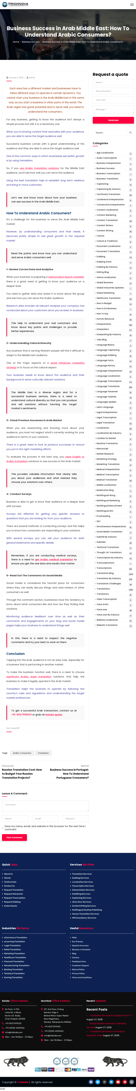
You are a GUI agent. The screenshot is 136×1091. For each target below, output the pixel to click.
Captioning (114, 184)
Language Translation (114, 387)
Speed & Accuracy (80, 945)
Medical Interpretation (114, 470)
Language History (114, 366)
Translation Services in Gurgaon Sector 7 (111, 1015)
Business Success (31, 41)
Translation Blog (115, 573)
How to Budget (114, 303)
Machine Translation (114, 444)
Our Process (77, 941)
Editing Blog (114, 272)
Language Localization (114, 376)
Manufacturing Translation (16, 965)
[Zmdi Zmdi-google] (131, 1082)
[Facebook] (91, 1082)
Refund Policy (78, 969)
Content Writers (114, 226)
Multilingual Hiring (114, 496)
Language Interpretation (114, 371)
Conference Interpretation (114, 200)
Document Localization (114, 246)
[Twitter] (97, 1082)
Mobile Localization (114, 485)
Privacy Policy (78, 973)
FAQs (74, 937)
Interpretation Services (83, 890)
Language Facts (114, 361)
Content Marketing (114, 215)
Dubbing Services (80, 878)
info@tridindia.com (13, 1032)
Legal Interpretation (114, 412)
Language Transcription (114, 381)
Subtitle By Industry (114, 537)
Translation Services (82, 874)
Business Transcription (114, 174)
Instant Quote (10, 906)
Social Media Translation (114, 532)
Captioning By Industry (114, 189)
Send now (113, 120)
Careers (75, 957)
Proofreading (114, 516)
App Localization (114, 153)
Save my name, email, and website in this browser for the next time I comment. (45, 828)
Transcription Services (83, 886)
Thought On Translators (114, 553)
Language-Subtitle (114, 397)
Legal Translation (114, 423)
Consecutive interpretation (114, 205)
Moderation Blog (114, 490)
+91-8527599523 (21, 714)
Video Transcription (114, 599)
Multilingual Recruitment (114, 506)
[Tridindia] (15, 4)
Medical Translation (114, 480)
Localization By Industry (114, 433)
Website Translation (114, 625)
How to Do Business (114, 309)
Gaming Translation (13, 977)
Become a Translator (81, 949)
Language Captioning (114, 350)
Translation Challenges (114, 584)
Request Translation (13, 890)
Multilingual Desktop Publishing (87, 910)
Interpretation (114, 324)
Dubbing (114, 257)
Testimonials (10, 882)
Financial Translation (14, 961)
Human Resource (114, 319)
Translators (114, 594)
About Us (8, 874)
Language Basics (114, 345)
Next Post (85, 766)
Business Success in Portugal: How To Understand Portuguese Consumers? (69, 774)
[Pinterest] (124, 1082)
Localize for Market (114, 438)
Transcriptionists (114, 563)
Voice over (114, 610)
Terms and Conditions (82, 977)
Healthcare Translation (114, 298)
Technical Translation (114, 547)
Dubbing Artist (114, 262)
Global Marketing (114, 293)
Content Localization (114, 210)
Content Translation (114, 220)
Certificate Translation (114, 194)
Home (16, 41)
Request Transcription (14, 898)
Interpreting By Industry (114, 335)
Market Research (114, 454)
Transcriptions (114, 568)
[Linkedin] (111, 1082)
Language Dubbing (114, 355)
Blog (74, 953)
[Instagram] (104, 1082)
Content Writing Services (84, 906)
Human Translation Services (85, 914)
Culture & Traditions (114, 241)
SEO (114, 521)
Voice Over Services (81, 902)
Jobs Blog (114, 340)
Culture (114, 236)
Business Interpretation (114, 163)
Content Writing (114, 231)
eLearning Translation (14, 941)
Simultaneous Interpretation (114, 527)
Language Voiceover (114, 392)
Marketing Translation (114, 464)
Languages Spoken (114, 402)
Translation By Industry (114, 579)
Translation (43, 753)
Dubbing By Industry (114, 267)
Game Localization (114, 278)
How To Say (114, 314)
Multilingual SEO (114, 511)
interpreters (114, 329)
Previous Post (8, 766)
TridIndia (23, 1082)
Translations (115, 589)
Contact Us (9, 886)
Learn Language (114, 407)
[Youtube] (118, 1082)
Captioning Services (81, 898)
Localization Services (82, 882)
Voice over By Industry (114, 615)
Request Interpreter (13, 894)
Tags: (5, 753)
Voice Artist (114, 605)
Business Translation (114, 179)
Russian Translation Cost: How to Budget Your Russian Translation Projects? (22, 774)
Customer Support (80, 965)
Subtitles (114, 542)
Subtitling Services (81, 894)
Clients (7, 878)
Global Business (114, 283)
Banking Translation (13, 969)
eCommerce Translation (15, 937)
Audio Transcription (114, 158)
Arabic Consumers (22, 753)
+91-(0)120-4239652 (14, 1028)
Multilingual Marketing (114, 501)
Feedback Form (79, 961)
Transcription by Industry (114, 558)
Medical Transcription (114, 475)
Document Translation (114, 252)
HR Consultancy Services (84, 918)
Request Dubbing (12, 902)
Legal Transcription (114, 418)
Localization (114, 428)
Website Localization (114, 620)
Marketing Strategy (114, 459)
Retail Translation (12, 949)
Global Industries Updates (114, 288)
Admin (32, 77)
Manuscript (114, 449)
